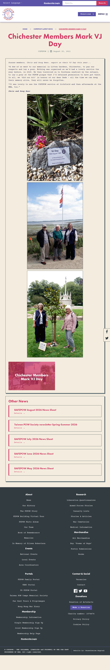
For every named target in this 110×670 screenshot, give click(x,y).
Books (81, 554)
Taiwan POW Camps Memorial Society (29, 595)
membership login (29, 639)
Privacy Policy (81, 619)
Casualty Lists (81, 511)
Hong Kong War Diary (29, 606)
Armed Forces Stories (81, 505)
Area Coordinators (29, 565)
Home (25, 29)
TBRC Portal (28, 585)
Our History (28, 505)
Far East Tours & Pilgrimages (29, 601)
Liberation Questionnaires (81, 500)
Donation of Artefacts (81, 602)
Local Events (29, 559)
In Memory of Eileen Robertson (28, 543)
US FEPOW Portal (28, 590)
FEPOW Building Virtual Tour (28, 516)
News (28, 500)
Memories (28, 538)
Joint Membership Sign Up (29, 628)
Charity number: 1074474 (81, 614)
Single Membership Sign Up (28, 623)
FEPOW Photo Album (29, 522)
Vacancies (81, 579)
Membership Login (52, 3)
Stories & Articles (81, 516)
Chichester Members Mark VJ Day (72, 29)
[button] (87, 14)
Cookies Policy (81, 624)
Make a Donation (81, 607)
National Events (28, 554)
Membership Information (28, 617)
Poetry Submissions (81, 549)
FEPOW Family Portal (29, 579)
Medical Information (81, 527)
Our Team (28, 527)
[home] (7, 14)
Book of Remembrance (29, 532)
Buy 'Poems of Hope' (81, 543)
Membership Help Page (28, 633)
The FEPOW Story (28, 511)
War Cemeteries (81, 522)
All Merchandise (81, 538)
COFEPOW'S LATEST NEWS (43, 29)
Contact (81, 585)
